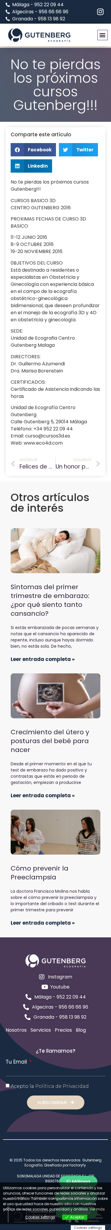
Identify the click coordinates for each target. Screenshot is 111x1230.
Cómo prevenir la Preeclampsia (39, 873)
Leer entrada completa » (43, 659)
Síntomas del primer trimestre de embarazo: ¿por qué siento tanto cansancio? (50, 600)
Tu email (17, 1061)
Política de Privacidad (62, 1086)
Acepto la (50, 1086)
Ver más (97, 1209)
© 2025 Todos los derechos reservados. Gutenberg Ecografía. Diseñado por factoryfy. (55, 1163)
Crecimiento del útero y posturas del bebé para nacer (50, 740)
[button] (102, 35)
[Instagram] (100, 12)
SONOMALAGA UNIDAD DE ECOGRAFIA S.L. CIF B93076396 (55, 1179)
